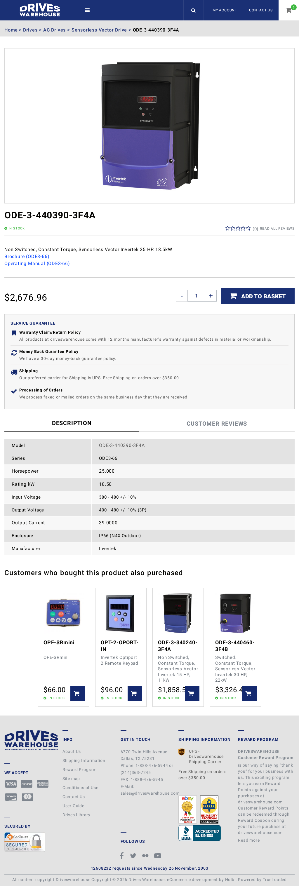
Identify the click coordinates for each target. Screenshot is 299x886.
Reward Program (79, 769)
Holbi (230, 879)
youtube (158, 855)
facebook (123, 855)
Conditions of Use (80, 787)
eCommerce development (192, 879)
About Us (71, 751)
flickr (146, 855)
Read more (249, 840)
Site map (71, 778)
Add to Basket (263, 296)
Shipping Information (83, 760)
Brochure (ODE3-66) (26, 256)
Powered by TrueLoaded (262, 879)
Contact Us (261, 10)
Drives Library (76, 814)
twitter (134, 855)
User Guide (73, 805)
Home (11, 30)
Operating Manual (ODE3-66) (37, 263)
